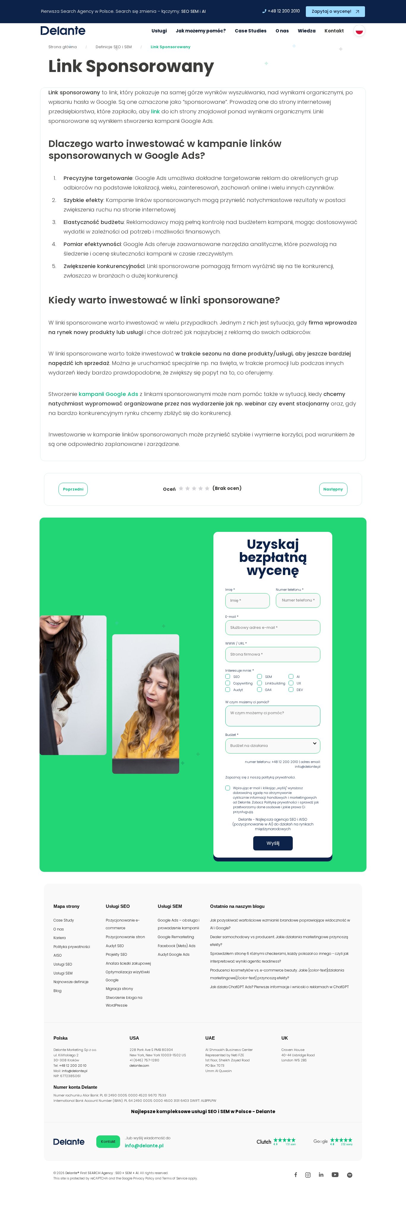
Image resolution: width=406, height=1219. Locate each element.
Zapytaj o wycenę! (331, 11)
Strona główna (62, 46)
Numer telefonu (289, 589)
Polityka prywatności (71, 946)
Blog (57, 990)
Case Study (63, 920)
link (155, 111)
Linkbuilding (275, 683)
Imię (230, 589)
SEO (185, 11)
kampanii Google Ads (108, 394)
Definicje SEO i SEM (114, 46)
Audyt (238, 689)
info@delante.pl (74, 1070)
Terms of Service (174, 1178)
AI (204, 11)
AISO (57, 955)
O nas (282, 31)
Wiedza (307, 31)
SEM (195, 11)
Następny (333, 489)
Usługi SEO (62, 964)
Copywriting (243, 683)
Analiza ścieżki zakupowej (128, 963)
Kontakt (334, 31)
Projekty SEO (116, 954)
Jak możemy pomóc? (201, 31)
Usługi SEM (63, 973)
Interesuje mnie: (239, 670)
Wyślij (273, 843)
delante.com (139, 1065)
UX (299, 683)
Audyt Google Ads (174, 954)
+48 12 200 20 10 (72, 1065)
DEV (300, 689)
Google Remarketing (176, 936)
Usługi (159, 31)
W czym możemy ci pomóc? (247, 702)
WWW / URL (236, 643)
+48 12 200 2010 (284, 11)
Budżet (231, 734)
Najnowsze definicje (71, 981)
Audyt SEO (115, 945)
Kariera (59, 937)
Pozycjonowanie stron (125, 936)
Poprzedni (73, 489)
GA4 (268, 689)
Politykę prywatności (280, 802)
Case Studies (251, 31)
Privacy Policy (143, 1178)
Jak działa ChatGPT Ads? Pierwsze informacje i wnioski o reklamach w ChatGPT (279, 986)
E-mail (231, 616)
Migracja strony (119, 988)
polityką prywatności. (278, 777)
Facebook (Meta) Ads (177, 945)
